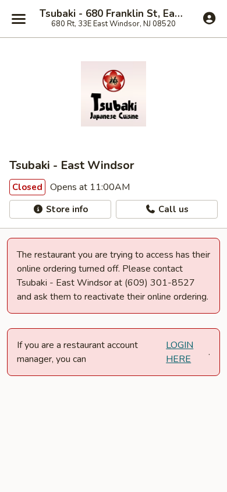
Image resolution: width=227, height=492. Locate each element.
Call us (172, 209)
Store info (66, 209)
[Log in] (209, 18)
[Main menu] (18, 18)
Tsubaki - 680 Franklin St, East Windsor (113, 14)
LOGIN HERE (179, 352)
